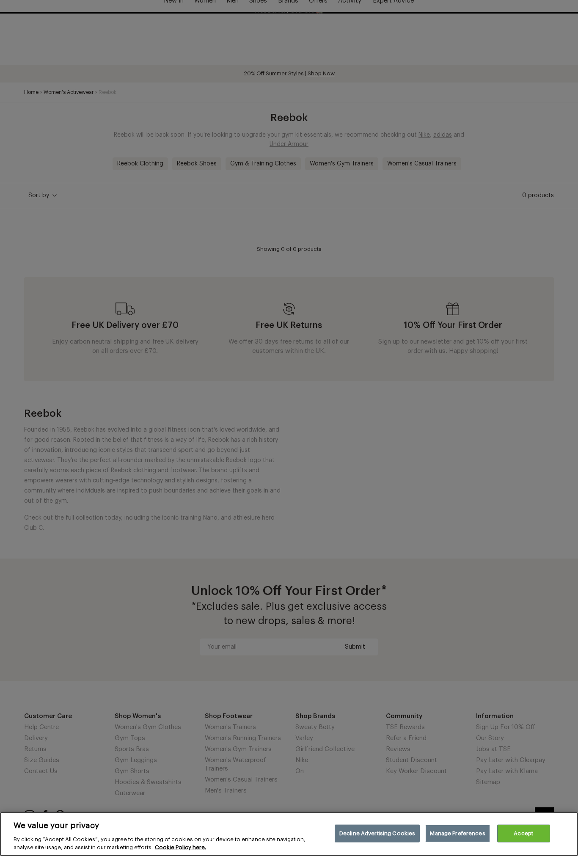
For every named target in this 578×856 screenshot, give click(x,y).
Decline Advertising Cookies (377, 833)
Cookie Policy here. (180, 847)
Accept (523, 833)
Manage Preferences (457, 833)
